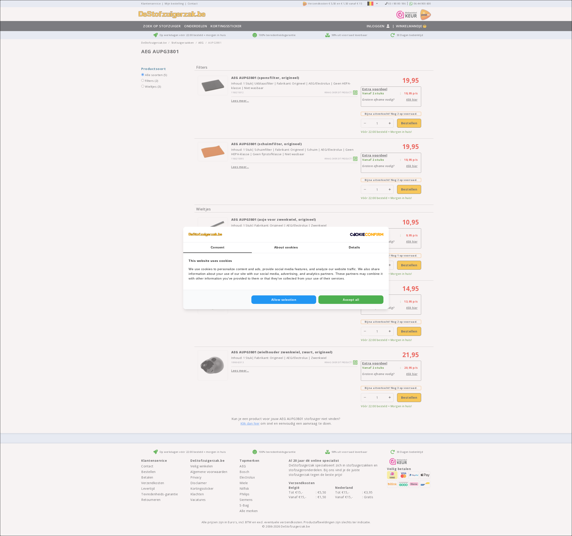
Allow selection (284, 299)
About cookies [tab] (286, 247)
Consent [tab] (218, 247)
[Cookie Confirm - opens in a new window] (366, 234)
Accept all (351, 299)
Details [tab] (354, 247)
